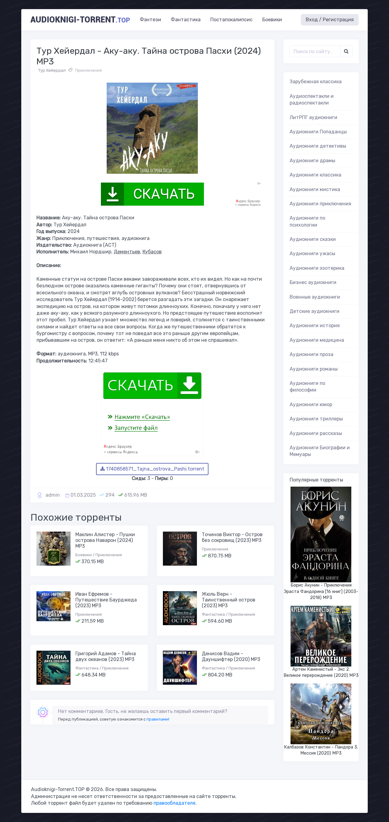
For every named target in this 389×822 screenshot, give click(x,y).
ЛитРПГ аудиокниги (313, 117)
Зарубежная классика (316, 81)
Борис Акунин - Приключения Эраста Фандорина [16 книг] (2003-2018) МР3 (321, 591)
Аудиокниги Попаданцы (318, 132)
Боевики (272, 19)
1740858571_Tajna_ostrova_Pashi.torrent (154, 469)
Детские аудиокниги (314, 311)
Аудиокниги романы (314, 369)
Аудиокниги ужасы (312, 253)
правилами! (157, 719)
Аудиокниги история (315, 325)
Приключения (88, 70)
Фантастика (186, 19)
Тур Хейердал (52, 70)
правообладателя (174, 803)
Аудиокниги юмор (311, 404)
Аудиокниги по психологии (307, 221)
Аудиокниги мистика (315, 189)
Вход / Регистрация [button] (330, 19)
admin (53, 495)
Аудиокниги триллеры (316, 419)
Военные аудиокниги (315, 297)
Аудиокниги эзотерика (317, 268)
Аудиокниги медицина (317, 340)
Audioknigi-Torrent (80, 20)
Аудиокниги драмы (312, 160)
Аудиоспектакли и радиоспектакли (312, 99)
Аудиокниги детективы (318, 146)
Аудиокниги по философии (307, 386)
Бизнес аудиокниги (313, 282)
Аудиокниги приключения (320, 204)
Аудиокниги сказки (313, 239)
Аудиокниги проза (311, 354)
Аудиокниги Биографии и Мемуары (320, 451)
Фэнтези (150, 19)
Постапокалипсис (231, 19)
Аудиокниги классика (315, 175)
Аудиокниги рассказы (316, 433)
